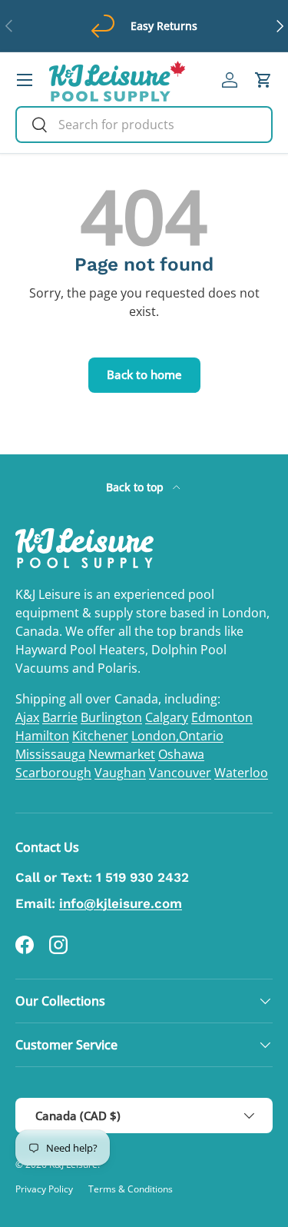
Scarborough (53, 772)
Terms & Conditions (130, 1188)
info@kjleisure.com (120, 903)
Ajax (27, 717)
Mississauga (50, 754)
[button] (263, 80)
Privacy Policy (44, 1188)
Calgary (166, 717)
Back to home (144, 374)
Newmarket (121, 754)
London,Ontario (177, 735)
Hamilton (42, 735)
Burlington (111, 717)
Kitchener (100, 735)
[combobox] (144, 124)
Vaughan (120, 772)
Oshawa (181, 754)
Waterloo (241, 772)
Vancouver (180, 772)
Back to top (136, 487)
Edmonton (222, 717)
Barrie (60, 717)
